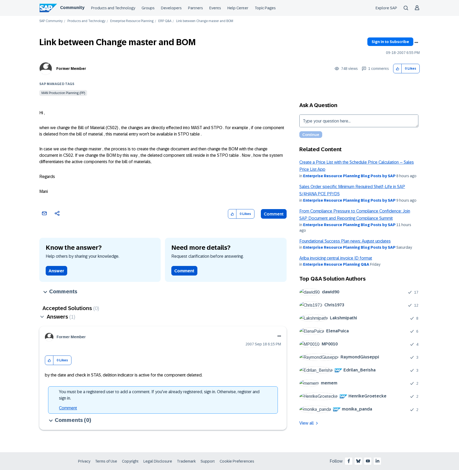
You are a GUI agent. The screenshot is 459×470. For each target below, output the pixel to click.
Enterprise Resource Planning (132, 21)
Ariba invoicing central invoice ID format (335, 258)
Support (208, 461)
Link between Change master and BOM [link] (204, 21)
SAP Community (51, 21)
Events (215, 8)
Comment (274, 214)
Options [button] (416, 42)
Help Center (237, 8)
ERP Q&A (164, 21)
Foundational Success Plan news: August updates (345, 241)
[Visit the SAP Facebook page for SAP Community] (349, 461)
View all (306, 423)
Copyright (130, 461)
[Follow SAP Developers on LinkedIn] (377, 461)
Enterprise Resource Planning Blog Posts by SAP (349, 176)
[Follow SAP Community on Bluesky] (358, 461)
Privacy (84, 461)
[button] (397, 68)
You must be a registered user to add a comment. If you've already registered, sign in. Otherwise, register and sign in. (159, 394)
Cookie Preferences (237, 461)
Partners (195, 8)
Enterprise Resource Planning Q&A (336, 264)
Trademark (186, 461)
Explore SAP (386, 8)
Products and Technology (113, 8)
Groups (148, 8)
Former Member (71, 68)
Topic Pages (265, 8)
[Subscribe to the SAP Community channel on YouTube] (368, 461)
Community (72, 7)
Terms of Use (106, 461)
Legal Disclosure (157, 461)
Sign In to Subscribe (390, 42)
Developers (171, 8)
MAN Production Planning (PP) (63, 93)
